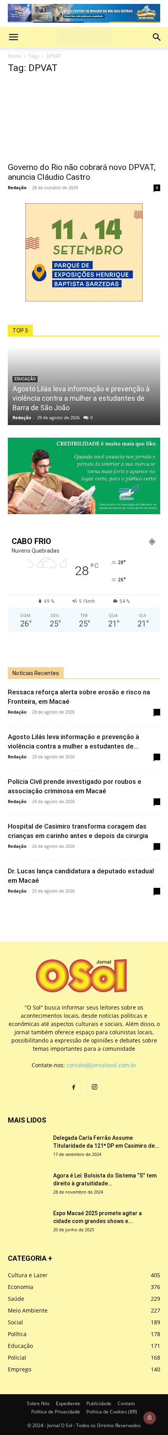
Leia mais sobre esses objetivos (48, 397)
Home (14, 521)
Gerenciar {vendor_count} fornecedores (58, 387)
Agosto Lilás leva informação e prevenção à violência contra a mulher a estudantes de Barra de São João (81, 863)
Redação (17, 653)
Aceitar (12, 412)
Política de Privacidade (37, 445)
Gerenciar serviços (31, 378)
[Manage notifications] (149, 1417)
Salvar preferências (127, 412)
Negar (37, 412)
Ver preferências (74, 412)
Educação (25, 844)
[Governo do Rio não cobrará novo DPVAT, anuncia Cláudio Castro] (84, 585)
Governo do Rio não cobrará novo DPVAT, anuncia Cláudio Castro (81, 637)
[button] (84, 132)
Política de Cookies (32, 436)
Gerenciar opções (30, 368)
